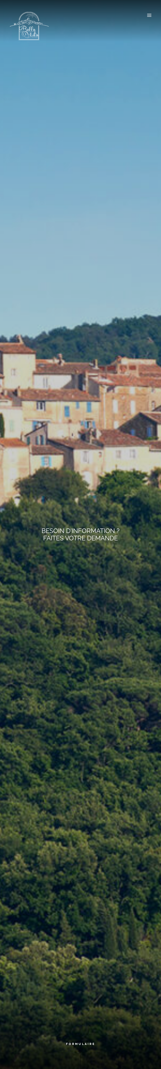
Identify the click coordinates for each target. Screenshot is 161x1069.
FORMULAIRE (80, 1044)
